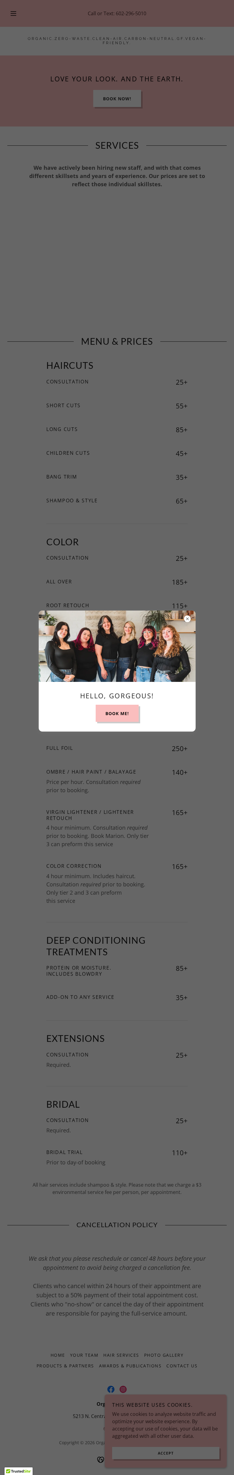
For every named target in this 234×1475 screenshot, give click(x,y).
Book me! (117, 713)
